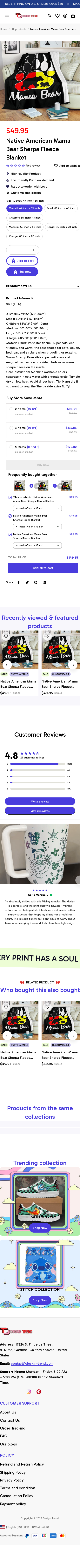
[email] (32, 1363)
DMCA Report (40, 1527)
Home (3, 29)
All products (18, 29)
